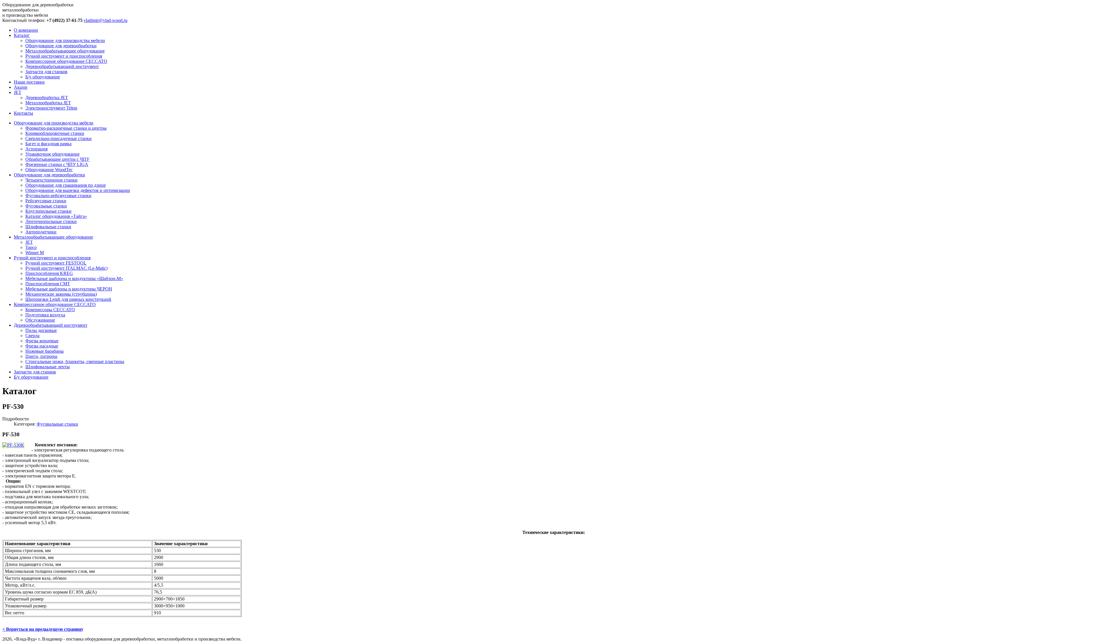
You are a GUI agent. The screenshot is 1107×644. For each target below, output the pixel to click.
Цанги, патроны (41, 356)
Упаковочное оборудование (52, 154)
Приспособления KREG (49, 273)
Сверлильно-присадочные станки (58, 138)
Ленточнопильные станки (51, 221)
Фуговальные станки (46, 205)
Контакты (23, 113)
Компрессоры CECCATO (50, 309)
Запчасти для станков (46, 71)
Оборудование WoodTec (49, 169)
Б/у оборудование (42, 76)
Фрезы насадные (41, 345)
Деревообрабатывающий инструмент (62, 66)
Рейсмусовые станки (45, 200)
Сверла (32, 335)
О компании (26, 30)
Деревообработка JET (46, 97)
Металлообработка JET (48, 102)
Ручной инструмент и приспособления (63, 56)
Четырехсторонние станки (51, 179)
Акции (20, 87)
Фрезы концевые (42, 340)
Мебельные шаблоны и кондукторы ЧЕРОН (68, 288)
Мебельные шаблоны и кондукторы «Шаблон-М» (74, 278)
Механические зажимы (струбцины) (61, 294)
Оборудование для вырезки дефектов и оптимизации (77, 190)
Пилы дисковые (41, 330)
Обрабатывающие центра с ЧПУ (57, 159)
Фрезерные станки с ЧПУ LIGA (56, 164)
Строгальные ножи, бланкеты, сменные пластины (74, 361)
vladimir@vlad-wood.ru (105, 20)
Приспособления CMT (47, 283)
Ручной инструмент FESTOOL (55, 262)
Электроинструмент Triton (51, 107)
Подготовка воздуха (45, 314)
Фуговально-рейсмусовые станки (58, 195)
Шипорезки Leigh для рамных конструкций (68, 299)
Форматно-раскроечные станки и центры (66, 128)
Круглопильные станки (48, 211)
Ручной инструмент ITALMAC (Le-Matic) (66, 268)
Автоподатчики (41, 231)
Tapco (31, 247)
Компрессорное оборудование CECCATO (66, 61)
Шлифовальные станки (48, 226)
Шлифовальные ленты (47, 366)
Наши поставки (29, 82)
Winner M (34, 252)
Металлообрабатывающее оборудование (65, 50)
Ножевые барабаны (44, 351)
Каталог (22, 35)
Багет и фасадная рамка (48, 143)
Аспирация (36, 148)
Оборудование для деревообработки (61, 45)
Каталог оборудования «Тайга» (56, 216)
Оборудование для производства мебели (65, 40)
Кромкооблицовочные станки (54, 133)
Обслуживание (40, 320)
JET (17, 92)
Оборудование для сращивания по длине (65, 185)
